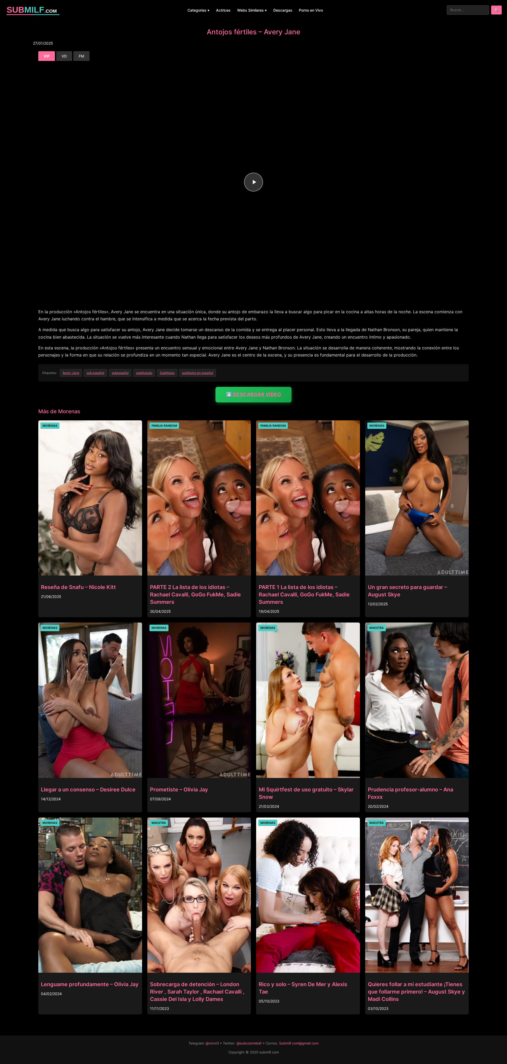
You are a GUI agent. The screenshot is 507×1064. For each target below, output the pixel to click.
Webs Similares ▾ (252, 10)
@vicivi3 (212, 1043)
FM (81, 56)
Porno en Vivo (311, 10)
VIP (47, 56)
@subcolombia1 (249, 1043)
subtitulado (144, 373)
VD (64, 56)
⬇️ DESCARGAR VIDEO (253, 394)
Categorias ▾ (198, 10)
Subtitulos (167, 373)
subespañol (120, 373)
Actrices (223, 10)
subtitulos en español (197, 373)
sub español (95, 373)
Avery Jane (71, 373)
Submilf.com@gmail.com (298, 1043)
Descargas (282, 10)
